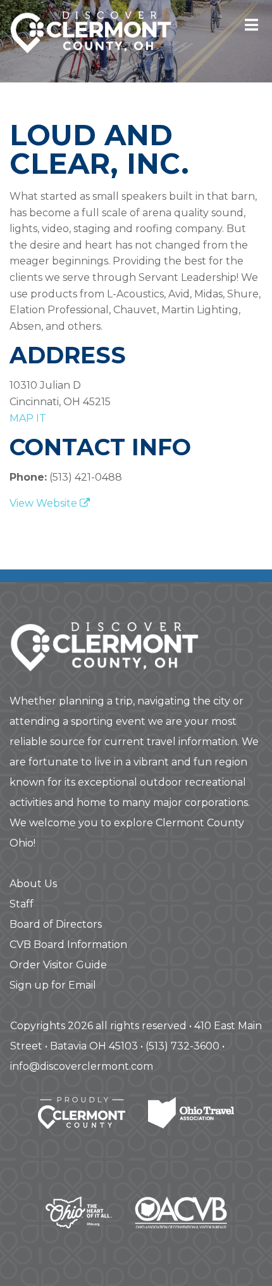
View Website (44, 503)
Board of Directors (55, 924)
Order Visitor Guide (58, 965)
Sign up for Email (52, 985)
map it (27, 418)
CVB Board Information (68, 945)
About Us (33, 884)
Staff (21, 904)
